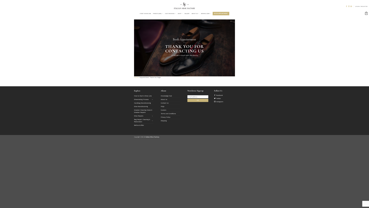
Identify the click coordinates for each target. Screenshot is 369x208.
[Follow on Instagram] (349, 6)
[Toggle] (152, 99)
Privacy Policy (165, 117)
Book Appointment (221, 13)
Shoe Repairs (138, 116)
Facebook (219, 95)
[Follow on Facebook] (346, 6)
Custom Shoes (170, 13)
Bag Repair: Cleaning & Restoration (142, 121)
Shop (179, 13)
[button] (361, 6)
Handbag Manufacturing (142, 103)
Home (136, 77)
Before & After (139, 125)
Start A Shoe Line (145, 13)
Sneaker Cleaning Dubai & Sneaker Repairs (143, 111)
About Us (195, 13)
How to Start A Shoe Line (143, 96)
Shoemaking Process (141, 99)
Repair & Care (205, 13)
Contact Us (165, 103)
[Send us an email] (351, 6)
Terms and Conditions (168, 113)
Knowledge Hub (166, 96)
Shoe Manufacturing (141, 106)
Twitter (218, 98)
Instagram (219, 102)
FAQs (162, 106)
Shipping (164, 121)
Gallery (187, 13)
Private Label (157, 13)
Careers (163, 110)
